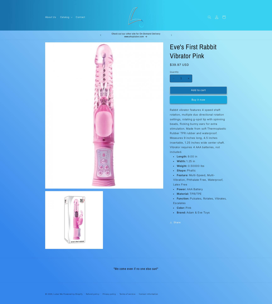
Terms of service (127, 294)
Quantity (174, 72)
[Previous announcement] (100, 35)
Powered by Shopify (72, 294)
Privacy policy (109, 294)
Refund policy (92, 294)
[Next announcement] (171, 35)
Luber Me (58, 294)
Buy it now (198, 99)
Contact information (148, 294)
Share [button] (177, 222)
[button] (66, 17)
